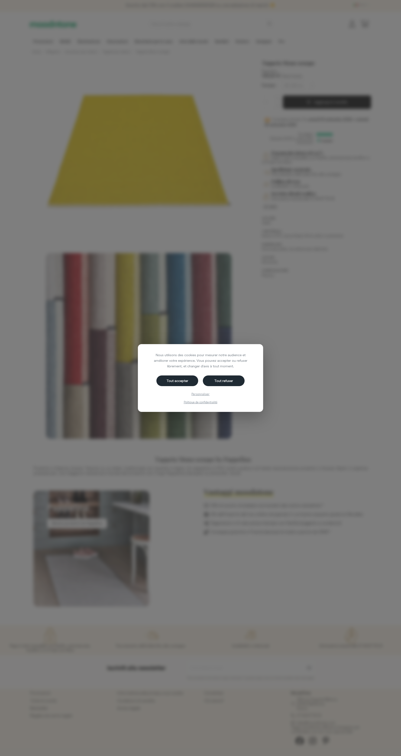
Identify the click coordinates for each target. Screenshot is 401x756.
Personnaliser (200, 394)
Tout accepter (177, 380)
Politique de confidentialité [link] (200, 402)
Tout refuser (223, 380)
